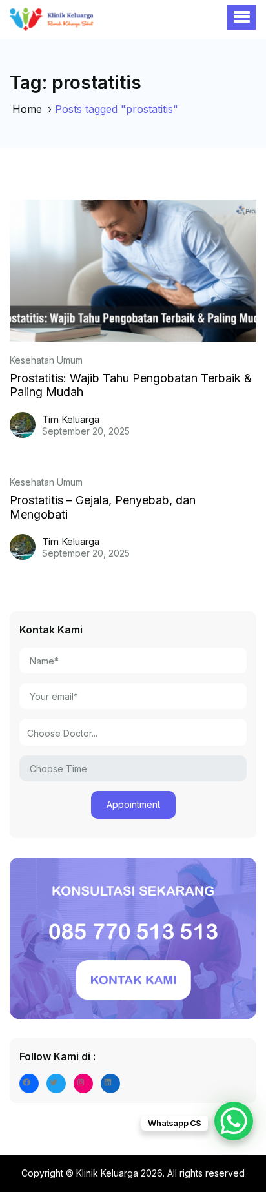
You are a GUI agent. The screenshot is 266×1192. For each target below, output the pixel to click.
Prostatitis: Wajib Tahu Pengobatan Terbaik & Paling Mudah (131, 385)
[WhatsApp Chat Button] (233, 1121)
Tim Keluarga (70, 419)
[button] (241, 17)
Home (27, 109)
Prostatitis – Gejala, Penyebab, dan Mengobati (103, 507)
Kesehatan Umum (46, 360)
